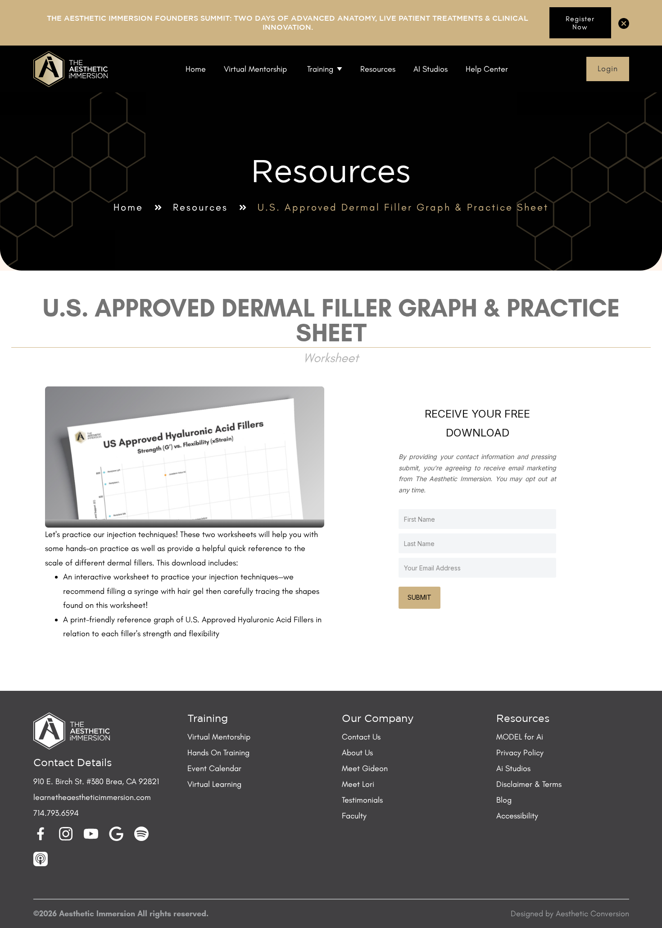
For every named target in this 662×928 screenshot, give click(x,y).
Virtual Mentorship (218, 737)
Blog (504, 800)
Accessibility (517, 816)
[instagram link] (66, 834)
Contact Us (361, 737)
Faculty (354, 816)
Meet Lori (358, 784)
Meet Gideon (365, 768)
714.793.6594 (56, 813)
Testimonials (362, 800)
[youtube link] (91, 834)
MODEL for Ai (519, 737)
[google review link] (116, 834)
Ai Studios (513, 768)
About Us (357, 753)
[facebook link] (40, 834)
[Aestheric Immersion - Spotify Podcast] (141, 834)
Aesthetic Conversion (592, 914)
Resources (200, 207)
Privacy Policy (520, 753)
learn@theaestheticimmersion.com (92, 797)
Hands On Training (218, 753)
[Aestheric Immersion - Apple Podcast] (40, 859)
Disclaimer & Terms (529, 784)
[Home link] (70, 69)
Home (128, 207)
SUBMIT (419, 597)
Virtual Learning (214, 784)
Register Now (580, 22)
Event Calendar (214, 768)
